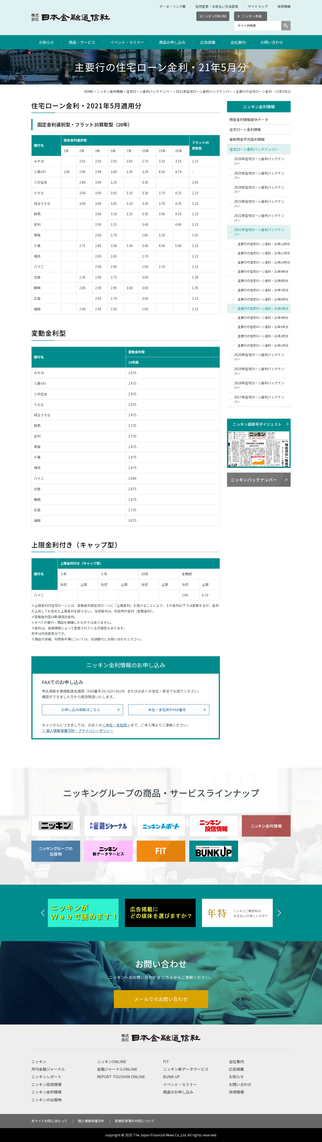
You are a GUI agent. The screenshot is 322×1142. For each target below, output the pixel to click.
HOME (88, 91)
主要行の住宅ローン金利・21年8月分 (263, 280)
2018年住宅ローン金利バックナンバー (259, 385)
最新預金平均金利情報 (247, 139)
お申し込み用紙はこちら (80, 709)
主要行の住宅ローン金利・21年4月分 (263, 317)
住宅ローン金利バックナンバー (149, 91)
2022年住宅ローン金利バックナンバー (259, 218)
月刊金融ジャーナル (48, 1069)
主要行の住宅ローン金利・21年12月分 (264, 244)
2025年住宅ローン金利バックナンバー (259, 175)
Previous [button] (43, 913)
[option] (89, 913)
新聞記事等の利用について (135, 1120)
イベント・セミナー (127, 42)
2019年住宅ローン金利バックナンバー (259, 371)
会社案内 (238, 42)
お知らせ (46, 42)
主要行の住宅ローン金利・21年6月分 (263, 299)
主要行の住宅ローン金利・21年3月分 (263, 326)
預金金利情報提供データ (248, 119)
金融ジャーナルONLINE (117, 1069)
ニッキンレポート (46, 1076)
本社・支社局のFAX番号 (167, 709)
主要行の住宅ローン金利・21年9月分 (263, 271)
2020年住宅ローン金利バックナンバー (259, 357)
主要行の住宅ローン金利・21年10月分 (264, 262)
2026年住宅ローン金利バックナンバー (259, 161)
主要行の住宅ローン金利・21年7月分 (263, 290)
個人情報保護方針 (91, 1120)
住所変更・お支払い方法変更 (216, 6)
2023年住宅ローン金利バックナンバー (259, 203)
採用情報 (284, 6)
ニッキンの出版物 (46, 1099)
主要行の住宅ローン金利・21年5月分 (263, 308)
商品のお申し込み (178, 1092)
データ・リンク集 (172, 6)
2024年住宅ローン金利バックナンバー (259, 189)
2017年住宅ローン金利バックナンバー (259, 399)
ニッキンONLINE (214, 16)
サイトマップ (258, 6)
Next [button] (279, 913)
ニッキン (38, 1061)
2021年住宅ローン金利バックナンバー (204, 91)
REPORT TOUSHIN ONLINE (121, 1076)
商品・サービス (82, 42)
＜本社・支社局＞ (116, 724)
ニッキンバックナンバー (254, 480)
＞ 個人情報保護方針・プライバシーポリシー (77, 730)
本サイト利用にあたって (49, 1120)
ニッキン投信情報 (46, 1084)
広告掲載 (207, 42)
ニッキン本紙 (252, 16)
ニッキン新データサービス (185, 1069)
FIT (166, 1061)
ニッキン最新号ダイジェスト (257, 424)
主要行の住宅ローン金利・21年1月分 (263, 345)
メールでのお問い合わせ (161, 999)
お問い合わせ (271, 42)
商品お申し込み (172, 42)
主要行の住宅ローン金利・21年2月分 (263, 336)
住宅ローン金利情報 (245, 129)
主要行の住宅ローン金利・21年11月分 (264, 253)
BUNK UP (171, 1076)
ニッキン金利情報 (110, 91)
